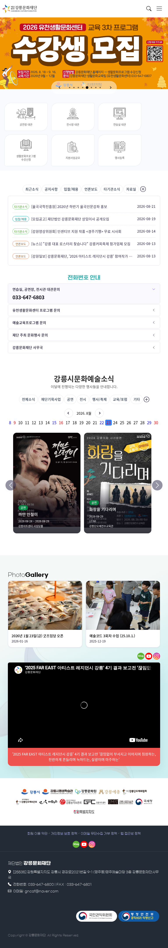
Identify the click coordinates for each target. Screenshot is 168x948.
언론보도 (91, 189)
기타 (136, 399)
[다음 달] (99, 413)
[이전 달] (68, 413)
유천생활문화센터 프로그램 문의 (36, 310)
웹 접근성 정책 (131, 833)
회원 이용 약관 (37, 833)
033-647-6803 (28, 297)
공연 (70, 399)
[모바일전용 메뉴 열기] (159, 8)
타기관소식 (112, 189)
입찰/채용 (71, 189)
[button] (60, 87)
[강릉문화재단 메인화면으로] (19, 8)
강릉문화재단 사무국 (27, 347)
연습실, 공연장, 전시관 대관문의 (36, 289)
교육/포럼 (120, 399)
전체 (28, 399)
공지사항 (51, 189)
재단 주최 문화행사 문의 (30, 335)
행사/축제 (99, 399)
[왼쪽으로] (10, 485)
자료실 (131, 189)
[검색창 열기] (150, 9)
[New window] (30, 792)
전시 (83, 399)
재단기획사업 (51, 399)
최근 (31, 189)
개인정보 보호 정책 (64, 833)
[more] (142, 189)
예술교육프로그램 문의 (29, 322)
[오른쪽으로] (157, 485)
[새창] (140, 656)
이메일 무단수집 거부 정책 (99, 833)
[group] (84, 422)
